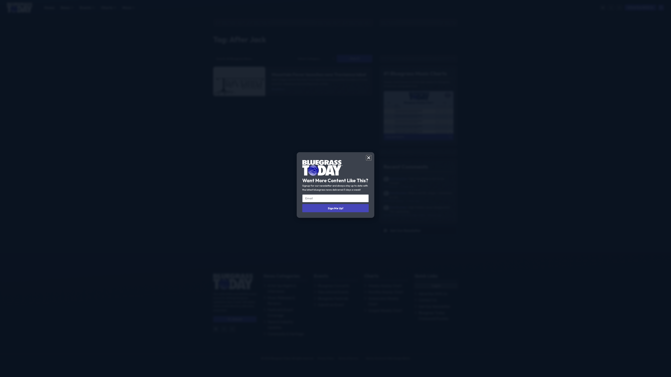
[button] (369, 158)
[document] (335, 188)
